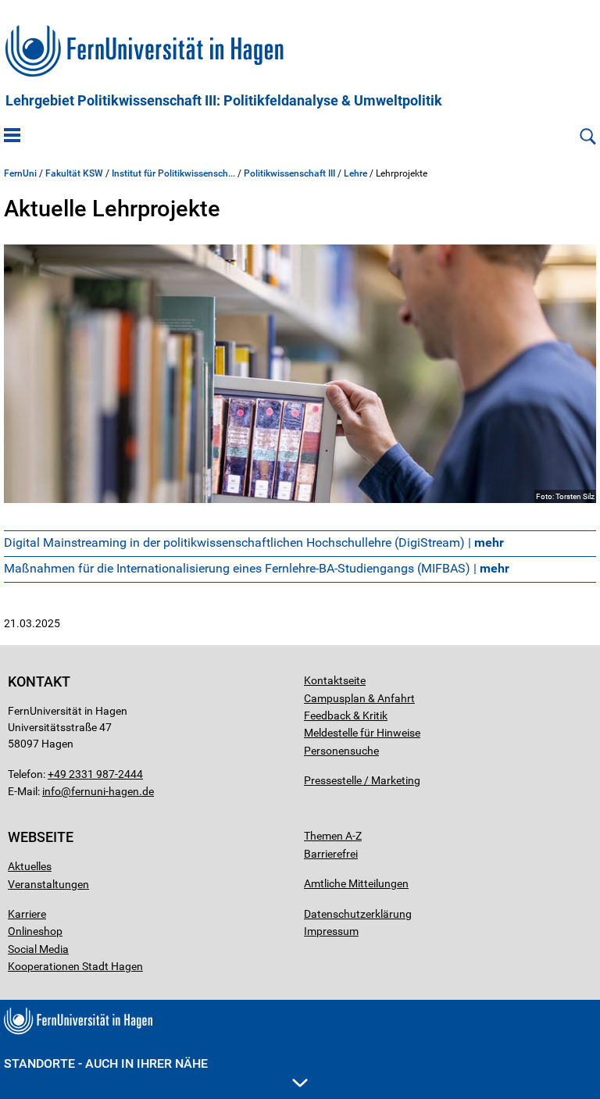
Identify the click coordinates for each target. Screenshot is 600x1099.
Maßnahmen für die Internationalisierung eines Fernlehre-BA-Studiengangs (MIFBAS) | (256, 568)
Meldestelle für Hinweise (362, 732)
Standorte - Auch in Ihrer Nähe (106, 1063)
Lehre (355, 173)
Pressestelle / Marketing (362, 780)
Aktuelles (30, 866)
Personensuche (341, 750)
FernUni (20, 173)
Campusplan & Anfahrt (359, 698)
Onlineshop (35, 931)
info (51, 791)
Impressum (331, 931)
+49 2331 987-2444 (95, 774)
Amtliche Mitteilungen (356, 883)
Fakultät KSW (74, 173)
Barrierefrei (331, 853)
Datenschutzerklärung (358, 914)
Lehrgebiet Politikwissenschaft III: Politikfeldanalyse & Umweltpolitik (223, 101)
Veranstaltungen (48, 884)
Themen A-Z (333, 836)
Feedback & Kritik (346, 715)
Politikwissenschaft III (289, 173)
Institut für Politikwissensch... (173, 173)
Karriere (27, 914)
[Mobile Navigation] (12, 136)
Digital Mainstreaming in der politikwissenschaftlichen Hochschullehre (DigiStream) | (254, 542)
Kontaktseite (335, 680)
